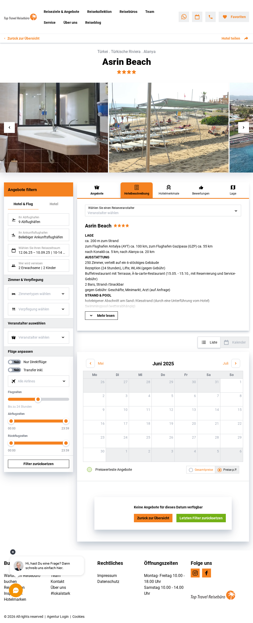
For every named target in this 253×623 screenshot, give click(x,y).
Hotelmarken (15, 599)
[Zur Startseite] (22, 17)
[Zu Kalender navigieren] (197, 17)
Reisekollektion (99, 11)
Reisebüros (128, 11)
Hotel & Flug (23, 203)
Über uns (70, 22)
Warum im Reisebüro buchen (22, 578)
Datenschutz (108, 581)
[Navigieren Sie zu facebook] (206, 573)
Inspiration (13, 593)
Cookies (78, 616)
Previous (9, 127)
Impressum (107, 575)
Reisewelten (14, 587)
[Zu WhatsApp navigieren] (184, 17)
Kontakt (57, 581)
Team (149, 11)
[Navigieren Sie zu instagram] (195, 573)
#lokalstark (60, 593)
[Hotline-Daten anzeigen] (210, 17)
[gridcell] (231, 385)
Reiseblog (93, 22)
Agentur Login (58, 616)
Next (243, 127)
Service (50, 22)
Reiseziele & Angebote (61, 11)
